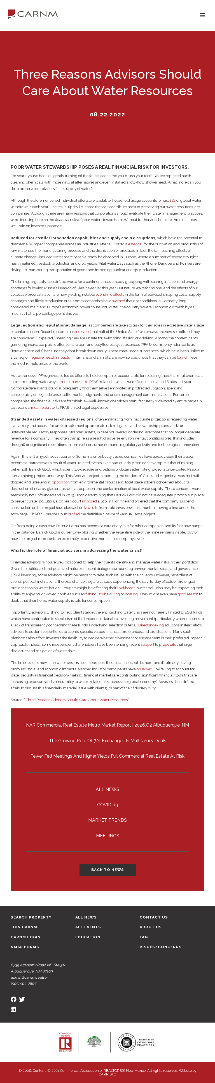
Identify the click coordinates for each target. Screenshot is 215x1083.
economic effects (110, 294)
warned (118, 301)
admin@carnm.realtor (29, 977)
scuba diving (109, 594)
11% (173, 200)
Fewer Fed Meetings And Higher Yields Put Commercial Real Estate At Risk (107, 756)
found (182, 357)
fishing (91, 594)
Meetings (107, 835)
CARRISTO (107, 1074)
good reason (188, 594)
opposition (61, 482)
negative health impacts (49, 357)
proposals (167, 644)
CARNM (33, 14)
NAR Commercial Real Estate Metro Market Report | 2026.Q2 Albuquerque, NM (107, 725)
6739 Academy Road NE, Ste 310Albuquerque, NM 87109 (38, 968)
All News (107, 789)
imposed (89, 501)
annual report (39, 407)
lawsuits (91, 507)
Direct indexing (151, 625)
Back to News (107, 869)
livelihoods (126, 588)
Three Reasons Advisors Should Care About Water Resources (76, 699)
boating (131, 594)
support (147, 644)
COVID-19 (107, 804)
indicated (83, 331)
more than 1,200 (74, 381)
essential (135, 244)
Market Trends (107, 820)
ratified (74, 514)
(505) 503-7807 (23, 983)
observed (144, 669)
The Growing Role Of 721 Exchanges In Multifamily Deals (107, 740)
